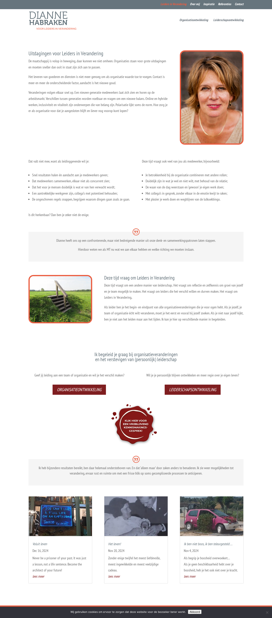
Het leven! (114, 544)
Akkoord (195, 611)
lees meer (38, 576)
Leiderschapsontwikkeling (228, 20)
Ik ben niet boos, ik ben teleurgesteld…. (208, 544)
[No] (267, 612)
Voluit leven (39, 544)
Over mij (195, 4)
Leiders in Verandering (173, 4)
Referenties (224, 4)
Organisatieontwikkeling (193, 20)
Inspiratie (208, 4)
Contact (239, 4)
